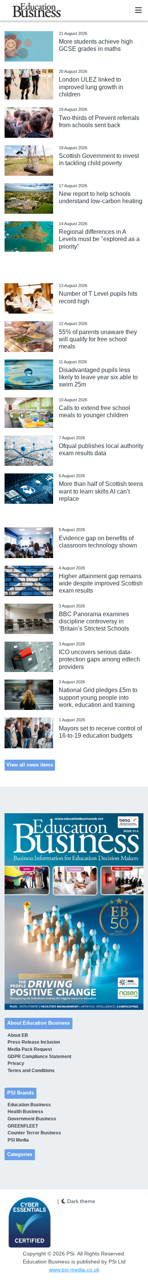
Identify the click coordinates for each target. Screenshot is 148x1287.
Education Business (29, 1104)
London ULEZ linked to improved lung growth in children (91, 86)
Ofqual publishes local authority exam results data (101, 449)
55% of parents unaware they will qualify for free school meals (98, 339)
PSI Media (18, 1140)
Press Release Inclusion (34, 1042)
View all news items (29, 765)
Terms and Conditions (31, 1070)
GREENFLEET (23, 1126)
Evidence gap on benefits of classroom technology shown (98, 542)
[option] (74, 911)
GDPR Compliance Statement (39, 1056)
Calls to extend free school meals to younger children (94, 411)
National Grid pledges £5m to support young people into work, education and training (98, 697)
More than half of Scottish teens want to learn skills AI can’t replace (101, 491)
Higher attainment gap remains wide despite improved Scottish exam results (101, 583)
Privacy (16, 1063)
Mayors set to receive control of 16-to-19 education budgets (100, 732)
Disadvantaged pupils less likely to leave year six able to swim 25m (98, 377)
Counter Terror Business (34, 1133)
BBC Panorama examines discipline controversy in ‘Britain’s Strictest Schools (94, 621)
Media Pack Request (30, 1049)
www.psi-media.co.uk (74, 1269)
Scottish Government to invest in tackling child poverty (99, 159)
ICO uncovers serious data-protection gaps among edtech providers (99, 659)
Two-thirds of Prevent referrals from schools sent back (99, 121)
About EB (18, 1035)
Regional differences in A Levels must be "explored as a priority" (99, 239)
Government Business (32, 1118)
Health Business (25, 1111)
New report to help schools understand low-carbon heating (100, 197)
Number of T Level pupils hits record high (98, 297)
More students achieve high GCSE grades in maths (96, 45)
